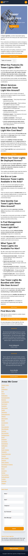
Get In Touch (14, 307)
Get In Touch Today (14, 56)
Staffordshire (4, 445)
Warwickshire (5, 418)
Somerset (4, 431)
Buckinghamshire (6, 397)
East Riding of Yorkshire (7, 464)
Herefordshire (5, 443)
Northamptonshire (6, 414)
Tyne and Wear (5, 475)
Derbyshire (4, 439)
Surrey (3, 393)
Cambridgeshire (5, 402)
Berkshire (4, 399)
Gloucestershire (5, 427)
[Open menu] (26, 2)
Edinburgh (4, 481)
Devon (3, 468)
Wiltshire (4, 416)
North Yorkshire (5, 462)
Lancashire (4, 470)
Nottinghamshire (5, 435)
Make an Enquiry (14, 548)
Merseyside (4, 466)
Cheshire (4, 456)
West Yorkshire (5, 458)
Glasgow (4, 483)
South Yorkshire (5, 450)
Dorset (3, 424)
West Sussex (5, 408)
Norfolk (3, 420)
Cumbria (4, 479)
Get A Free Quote (14, 376)
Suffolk (3, 410)
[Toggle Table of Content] (13, 61)
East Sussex (4, 404)
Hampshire (4, 406)
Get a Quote (13, 26)
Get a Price (14, 154)
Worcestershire (5, 433)
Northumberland (5, 477)
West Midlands (5, 429)
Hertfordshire (5, 389)
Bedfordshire (4, 395)
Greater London (5, 385)
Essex (3, 387)
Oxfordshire (4, 412)
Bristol (3, 437)
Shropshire (4, 452)
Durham (3, 473)
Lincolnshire (4, 441)
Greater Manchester (6, 454)
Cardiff (3, 447)
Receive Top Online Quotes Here (14, 319)
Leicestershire (5, 422)
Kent (3, 391)
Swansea (4, 460)
